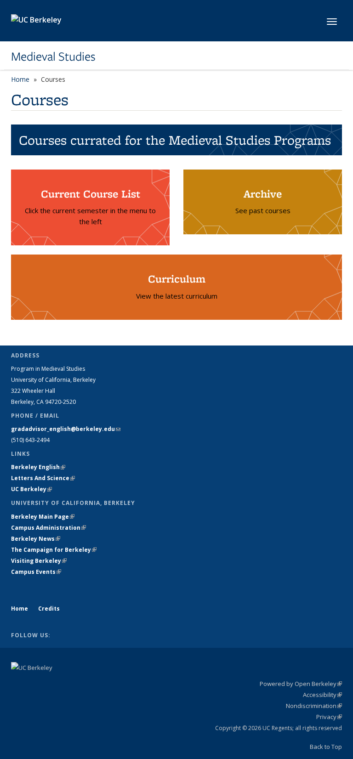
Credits (49, 608)
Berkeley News (35, 539)
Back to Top (326, 746)
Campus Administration (48, 528)
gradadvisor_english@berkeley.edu (65, 429)
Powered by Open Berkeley (301, 684)
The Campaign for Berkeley (54, 550)
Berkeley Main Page (42, 517)
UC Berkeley (31, 489)
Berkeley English (38, 467)
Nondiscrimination (314, 706)
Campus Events (36, 572)
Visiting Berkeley (39, 561)
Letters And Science (43, 478)
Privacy (329, 717)
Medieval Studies (53, 56)
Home (20, 79)
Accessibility (322, 695)
